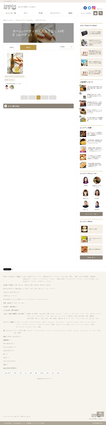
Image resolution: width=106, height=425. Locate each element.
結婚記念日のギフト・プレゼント (51, 276)
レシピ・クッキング (50, 288)
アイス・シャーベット (77, 324)
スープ (68, 318)
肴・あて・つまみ (94, 318)
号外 (4, 364)
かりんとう (87, 324)
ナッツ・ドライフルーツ (38, 316)
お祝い (25, 276)
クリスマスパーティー (42, 299)
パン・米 (71, 313)
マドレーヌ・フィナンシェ (29, 324)
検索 (101, 13)
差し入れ (21, 285)
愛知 (36, 373)
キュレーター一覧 (7, 416)
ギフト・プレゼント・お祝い (12, 276)
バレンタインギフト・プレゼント (74, 279)
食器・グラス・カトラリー (11, 336)
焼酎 (24, 330)
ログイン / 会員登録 (86, 13)
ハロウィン (6, 296)
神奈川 (58, 373)
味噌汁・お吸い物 (57, 318)
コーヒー (94, 330)
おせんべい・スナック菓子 (63, 324)
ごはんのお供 (42, 313)
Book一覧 (16, 416)
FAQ (41, 423)
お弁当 (46, 318)
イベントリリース (8, 361)
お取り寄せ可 (7, 373)
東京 (15, 373)
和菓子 (53, 324)
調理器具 (6, 340)
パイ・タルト (24, 322)
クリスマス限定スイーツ (18, 299)
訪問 (16, 285)
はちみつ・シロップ (95, 313)
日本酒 (20, 330)
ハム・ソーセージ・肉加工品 (65, 316)
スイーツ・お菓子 (8, 322)
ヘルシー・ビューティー (10, 292)
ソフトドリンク (84, 330)
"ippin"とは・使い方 (25, 416)
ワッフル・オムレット (90, 322)
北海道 (41, 373)
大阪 (53, 373)
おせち (15, 303)
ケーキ (18, 322)
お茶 (15, 333)
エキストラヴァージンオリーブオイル (14, 76)
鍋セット (37, 318)
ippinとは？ (100, 8)
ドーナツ (18, 324)
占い (4, 354)
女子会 (35, 288)
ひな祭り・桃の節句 (9, 306)
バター (87, 313)
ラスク (82, 322)
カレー (72, 318)
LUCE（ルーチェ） (10, 79)
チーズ (29, 316)
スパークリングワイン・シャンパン (43, 330)
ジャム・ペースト (79, 313)
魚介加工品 (81, 316)
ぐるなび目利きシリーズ (18, 423)
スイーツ (14, 295)
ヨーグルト (59, 313)
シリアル (65, 313)
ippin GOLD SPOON (9, 368)
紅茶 (99, 330)
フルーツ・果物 (37, 327)
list (12, 269)
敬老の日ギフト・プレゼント (30, 279)
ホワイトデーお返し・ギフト (91, 279)
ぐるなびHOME (7, 423)
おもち (22, 303)
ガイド (5, 357)
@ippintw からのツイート (45, 378)
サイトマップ (36, 423)
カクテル (69, 330)
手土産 (26, 288)
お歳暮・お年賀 (61, 279)
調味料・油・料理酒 (32, 313)
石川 (26, 373)
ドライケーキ (40, 324)
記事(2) (11, 47)
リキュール (76, 330)
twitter (89, 8)
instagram (93, 8)
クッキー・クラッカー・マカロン (37, 322)
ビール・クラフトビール (60, 330)
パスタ (47, 316)
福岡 (31, 373)
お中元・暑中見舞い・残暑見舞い (87, 276)
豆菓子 (92, 324)
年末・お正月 (7, 303)
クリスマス (6, 299)
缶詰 (42, 318)
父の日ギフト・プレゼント (45, 281)
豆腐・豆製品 (30, 318)
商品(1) (28, 47)
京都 (20, 373)
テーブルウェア (8, 343)
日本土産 (48, 285)
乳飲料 (19, 333)
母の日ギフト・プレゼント (30, 281)
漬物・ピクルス (51, 313)
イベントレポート (8, 347)
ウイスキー (30, 330)
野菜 (87, 316)
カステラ (48, 324)
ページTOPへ (100, 420)
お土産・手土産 (8, 285)
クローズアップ (8, 350)
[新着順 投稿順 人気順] (66, 47)
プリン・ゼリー (60, 322)
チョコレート (51, 322)
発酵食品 (91, 316)
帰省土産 (36, 285)
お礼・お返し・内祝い (67, 276)
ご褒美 (76, 276)
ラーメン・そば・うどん (82, 318)
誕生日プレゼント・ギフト (35, 276)
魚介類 (75, 316)
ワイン (15, 330)
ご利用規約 (29, 423)
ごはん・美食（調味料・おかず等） (14, 314)
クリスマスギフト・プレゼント (47, 279)
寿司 (51, 318)
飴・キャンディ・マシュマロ (23, 327)
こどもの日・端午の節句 (10, 310)
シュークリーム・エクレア (72, 322)
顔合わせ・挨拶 (29, 285)
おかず (52, 316)
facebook (85, 8)
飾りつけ (41, 288)
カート (95, 13)
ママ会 (31, 288)
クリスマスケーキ (30, 299)
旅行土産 (42, 285)
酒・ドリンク (7, 330)
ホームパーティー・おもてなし (12, 288)
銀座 (47, 373)
